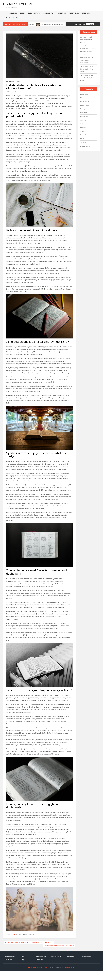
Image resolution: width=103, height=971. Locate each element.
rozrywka (83, 127)
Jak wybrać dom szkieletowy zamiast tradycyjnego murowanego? (86, 59)
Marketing (61, 13)
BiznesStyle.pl (18, 4)
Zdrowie (83, 142)
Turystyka (17, 17)
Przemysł (86, 13)
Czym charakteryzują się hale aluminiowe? (58, 945)
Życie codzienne (85, 146)
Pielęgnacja (19, 934)
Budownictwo (34, 13)
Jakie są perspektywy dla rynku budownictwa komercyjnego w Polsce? (30, 942)
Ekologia (83, 109)
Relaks (26, 934)
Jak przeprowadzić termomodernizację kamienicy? (86, 39)
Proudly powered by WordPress (37, 967)
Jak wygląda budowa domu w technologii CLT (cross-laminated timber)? (88, 48)
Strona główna (11, 13)
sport (82, 131)
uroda (82, 138)
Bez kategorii (84, 94)
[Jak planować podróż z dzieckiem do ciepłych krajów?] (49, 24)
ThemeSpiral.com (69, 967)
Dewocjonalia (48, 13)
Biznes (22, 13)
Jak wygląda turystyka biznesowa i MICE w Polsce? (87, 69)
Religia (7, 17)
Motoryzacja (74, 13)
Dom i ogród (10, 934)
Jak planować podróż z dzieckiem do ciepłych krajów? (87, 77)
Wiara (32, 934)
